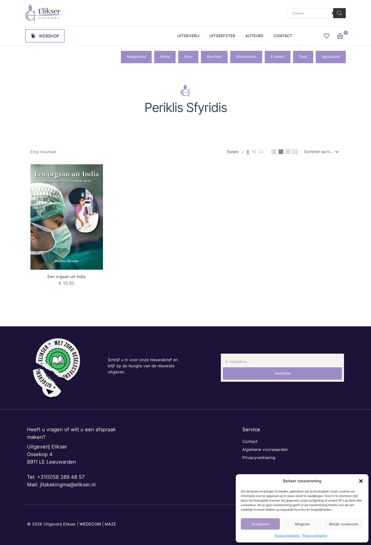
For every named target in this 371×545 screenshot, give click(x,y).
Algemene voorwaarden (265, 449)
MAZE (110, 524)
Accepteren (260, 524)
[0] (340, 36)
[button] (360, 481)
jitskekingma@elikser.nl (68, 485)
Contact (250, 441)
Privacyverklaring (287, 535)
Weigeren (302, 524)
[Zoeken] (339, 13)
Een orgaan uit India (66, 276)
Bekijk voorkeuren (344, 524)
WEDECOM (90, 524)
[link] (243, 152)
